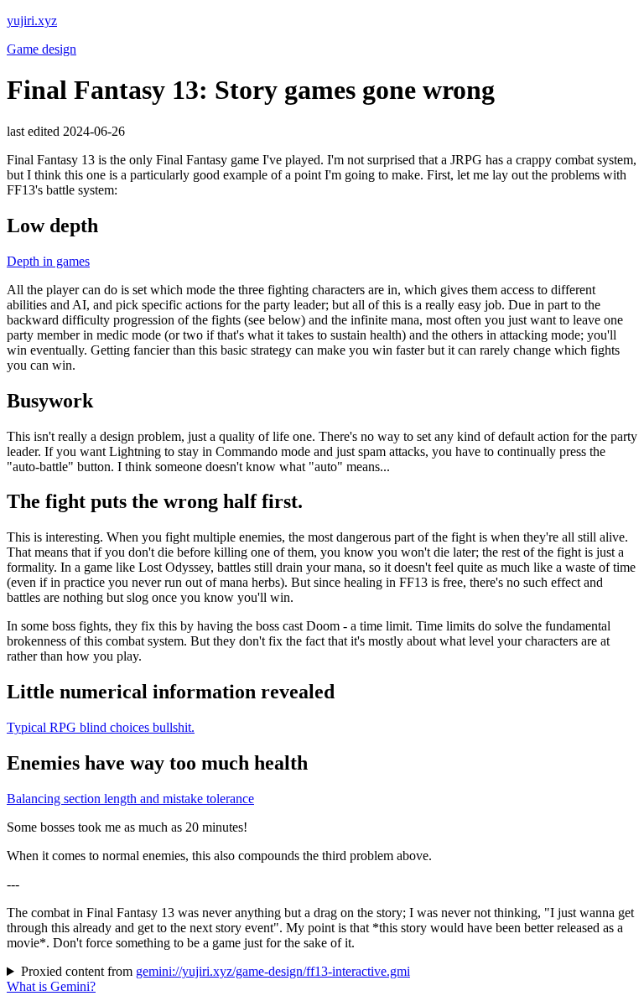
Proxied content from (215, 971)
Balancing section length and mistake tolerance (130, 798)
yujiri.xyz (32, 20)
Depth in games (48, 261)
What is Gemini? (51, 986)
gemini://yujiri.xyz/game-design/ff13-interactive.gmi (273, 971)
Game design (41, 49)
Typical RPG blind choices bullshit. (101, 727)
